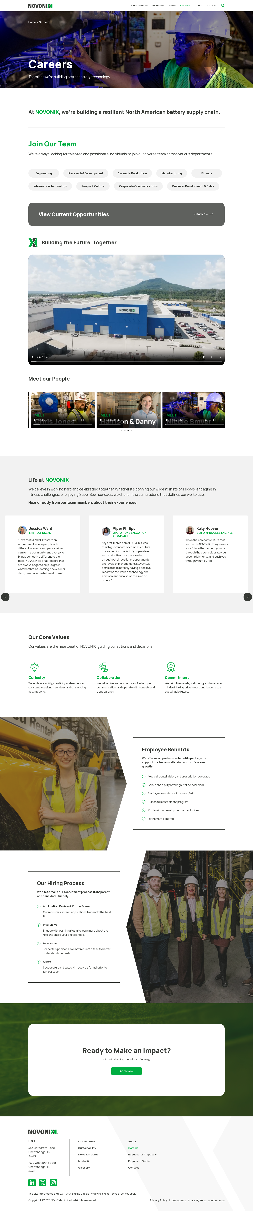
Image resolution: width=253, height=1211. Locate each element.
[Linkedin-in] (32, 1182)
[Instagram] (53, 1182)
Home (32, 22)
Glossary (84, 1167)
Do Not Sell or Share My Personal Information (198, 1200)
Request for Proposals (142, 1154)
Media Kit (84, 1161)
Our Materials (87, 1141)
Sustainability (87, 1148)
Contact (133, 1167)
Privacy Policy (158, 1200)
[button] (158, 5)
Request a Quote (139, 1161)
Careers (133, 1148)
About (132, 1141)
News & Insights (88, 1154)
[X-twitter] (42, 1182)
